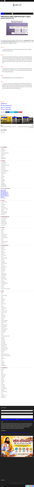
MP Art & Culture (3, 249)
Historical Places (3, 204)
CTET (2, 305)
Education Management (4, 320)
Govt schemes (3, 340)
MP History (2, 210)
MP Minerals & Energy (4, 274)
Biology (2, 230)
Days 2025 (2, 148)
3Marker (2, 292)
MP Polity (2, 280)
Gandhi (2, 334)
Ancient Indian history (4, 295)
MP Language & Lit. (3, 273)
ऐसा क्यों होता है (3, 180)
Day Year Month (3, 316)
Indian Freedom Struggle (4, 348)
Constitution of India (11, 19)
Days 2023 (2, 377)
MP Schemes (3, 284)
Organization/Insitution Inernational (6, 355)
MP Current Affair (3, 255)
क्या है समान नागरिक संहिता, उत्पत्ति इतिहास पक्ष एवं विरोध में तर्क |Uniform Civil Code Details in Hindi (6, 120)
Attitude (2, 370)
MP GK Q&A (2, 248)
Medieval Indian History (4, 211)
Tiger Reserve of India (4, 395)
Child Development (3, 162)
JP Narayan (2, 390)
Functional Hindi (3, 331)
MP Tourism (2, 287)
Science (2, 240)
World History (3, 214)
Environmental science (4, 234)
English (2, 323)
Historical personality (4, 222)
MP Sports (8, 428)
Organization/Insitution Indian (5, 354)
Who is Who (2, 157)
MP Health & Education (4, 263)
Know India (2, 151)
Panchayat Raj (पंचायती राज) (4, 170)
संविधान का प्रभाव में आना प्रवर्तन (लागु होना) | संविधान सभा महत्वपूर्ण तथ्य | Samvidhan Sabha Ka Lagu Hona (16, 120)
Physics (2, 238)
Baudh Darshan (3, 299)
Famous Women (3, 219)
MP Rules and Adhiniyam (4, 283)
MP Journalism (3, 270)
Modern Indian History (4, 391)
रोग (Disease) (3, 183)
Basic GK (2, 298)
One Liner (2, 394)
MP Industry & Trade (3, 266)
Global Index (2, 338)
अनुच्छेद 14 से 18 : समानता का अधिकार (6, 107)
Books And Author (3, 303)
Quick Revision (3, 154)
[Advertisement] (17, 9)
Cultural (2, 203)
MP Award (8, 423)
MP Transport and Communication (5, 288)
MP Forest (2, 259)
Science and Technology (4, 241)
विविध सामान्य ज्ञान (3, 158)
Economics (2, 319)
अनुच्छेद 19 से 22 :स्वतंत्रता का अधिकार (6, 109)
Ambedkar (2, 369)
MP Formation (3, 260)
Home (2, 13)
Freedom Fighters (3, 330)
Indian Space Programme (4, 237)
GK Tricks (2, 333)
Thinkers (2, 155)
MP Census (2, 253)
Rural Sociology (3, 173)
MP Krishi (7, 426)
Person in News (3, 225)
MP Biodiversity (3, 252)
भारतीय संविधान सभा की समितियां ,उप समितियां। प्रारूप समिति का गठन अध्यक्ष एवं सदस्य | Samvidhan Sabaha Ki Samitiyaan (28, 120)
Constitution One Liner (4, 310)
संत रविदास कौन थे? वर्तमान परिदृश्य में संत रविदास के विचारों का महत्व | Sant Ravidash (14, 432)
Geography (2, 337)
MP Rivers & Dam (3, 281)
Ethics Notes (2, 381)
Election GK (2, 380)
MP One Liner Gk (3, 169)
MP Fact (2, 256)
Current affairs (3, 163)
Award (2, 296)
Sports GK (2, 177)
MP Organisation (3, 277)
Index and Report (3, 150)
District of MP (3, 246)
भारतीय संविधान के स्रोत (4, 103)
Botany (2, 231)
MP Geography (3, 262)
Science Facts (3, 176)
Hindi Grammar (3, 166)
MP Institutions (3, 267)
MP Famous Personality (4, 223)
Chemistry (2, 233)
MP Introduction (3, 269)
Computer (2, 309)
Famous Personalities (4, 218)
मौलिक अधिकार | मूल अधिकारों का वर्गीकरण (6, 105)
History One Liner (3, 207)
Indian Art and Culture (4, 347)
